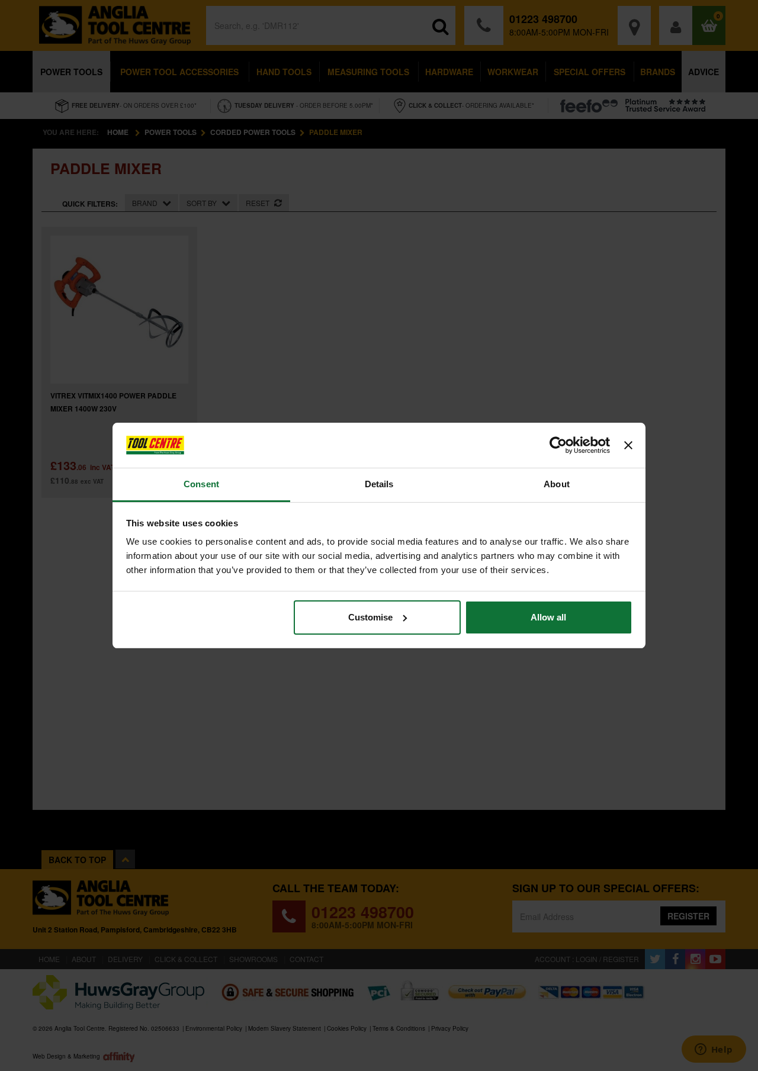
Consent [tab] (201, 484)
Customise (370, 617)
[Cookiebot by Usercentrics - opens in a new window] (558, 445)
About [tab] (557, 484)
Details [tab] (379, 484)
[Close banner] (628, 445)
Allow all (548, 617)
